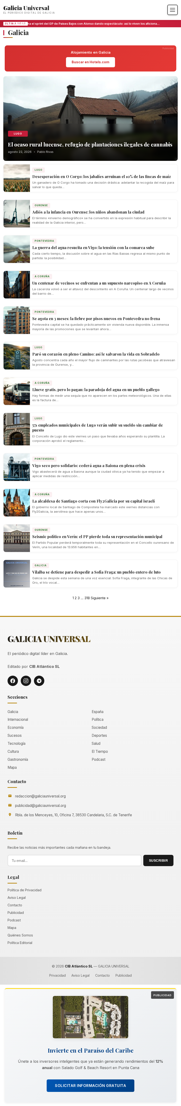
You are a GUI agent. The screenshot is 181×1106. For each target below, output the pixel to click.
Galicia (41, 565)
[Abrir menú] (172, 10)
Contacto (15, 905)
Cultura (13, 751)
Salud (96, 743)
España (97, 712)
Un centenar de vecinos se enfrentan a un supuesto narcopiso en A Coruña (99, 283)
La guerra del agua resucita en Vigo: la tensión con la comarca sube (93, 247)
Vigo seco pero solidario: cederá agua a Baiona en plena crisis (88, 465)
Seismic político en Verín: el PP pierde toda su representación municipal (97, 536)
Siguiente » (100, 598)
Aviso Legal (17, 898)
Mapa (12, 767)
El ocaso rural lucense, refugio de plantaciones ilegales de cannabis (90, 144)
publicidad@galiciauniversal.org (40, 805)
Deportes (99, 735)
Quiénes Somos (20, 935)
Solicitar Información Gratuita (90, 1085)
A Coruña (42, 276)
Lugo (18, 133)
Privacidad (57, 975)
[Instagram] (26, 681)
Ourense (41, 205)
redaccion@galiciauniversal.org (40, 796)
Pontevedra (44, 240)
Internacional (18, 719)
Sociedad (99, 727)
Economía (16, 727)
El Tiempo (100, 751)
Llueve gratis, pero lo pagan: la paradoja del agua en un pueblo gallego (96, 389)
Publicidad (16, 913)
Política (97, 719)
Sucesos (15, 735)
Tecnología (16, 743)
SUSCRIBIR (158, 860)
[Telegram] (39, 681)
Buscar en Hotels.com (90, 62)
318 (87, 598)
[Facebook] (13, 681)
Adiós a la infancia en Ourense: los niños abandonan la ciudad (88, 212)
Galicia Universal (26, 8)
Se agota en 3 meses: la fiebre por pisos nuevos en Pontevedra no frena (96, 318)
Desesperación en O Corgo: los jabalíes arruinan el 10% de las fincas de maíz (101, 176)
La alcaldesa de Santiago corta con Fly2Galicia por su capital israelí (93, 501)
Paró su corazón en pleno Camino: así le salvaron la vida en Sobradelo (96, 354)
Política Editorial (20, 943)
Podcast (98, 759)
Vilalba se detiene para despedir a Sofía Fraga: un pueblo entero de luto (96, 572)
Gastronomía (18, 759)
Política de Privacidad (24, 890)
